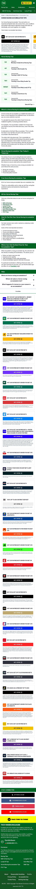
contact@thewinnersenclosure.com (19, 851)
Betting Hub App (23, 879)
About (6, 874)
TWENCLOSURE (19, 806)
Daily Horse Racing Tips (12, 15)
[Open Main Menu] (34, 3)
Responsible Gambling (17, 874)
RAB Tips (26, 864)
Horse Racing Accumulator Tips (10, 864)
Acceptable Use (23, 877)
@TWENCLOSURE (19, 795)
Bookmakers (21, 7)
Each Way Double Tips (9, 209)
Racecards (32, 7)
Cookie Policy (12, 879)
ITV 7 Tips (6, 212)
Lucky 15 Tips (28, 11)
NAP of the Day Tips (7, 859)
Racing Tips (4, 7)
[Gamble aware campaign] (11, 840)
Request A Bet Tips (8, 210)
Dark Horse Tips (17, 11)
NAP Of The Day (6, 11)
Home (2, 15)
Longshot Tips (28, 859)
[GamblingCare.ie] (11, 843)
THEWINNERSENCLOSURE (19, 800)
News (13, 7)
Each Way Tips (28, 861)
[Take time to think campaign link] (18, 819)
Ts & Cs (29, 874)
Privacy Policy (12, 877)
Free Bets (13, 266)
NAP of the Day (7, 203)
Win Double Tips (7, 207)
